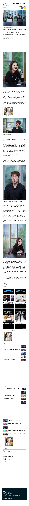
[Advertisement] (14, 45)
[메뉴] (28, 1)
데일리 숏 (4, 286)
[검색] (26, 1)
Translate (24, 6)
